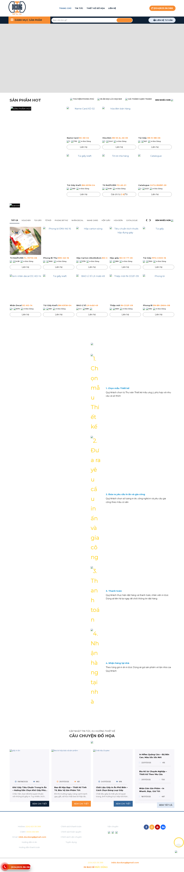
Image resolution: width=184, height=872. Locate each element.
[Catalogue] (155, 168)
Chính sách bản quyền (71, 832)
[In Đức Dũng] (17, 8)
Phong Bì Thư (56, 258)
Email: (29, 837)
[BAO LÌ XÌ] (92, 288)
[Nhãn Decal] (25, 288)
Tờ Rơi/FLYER (114, 185)
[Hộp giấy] (125, 241)
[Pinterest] (157, 827)
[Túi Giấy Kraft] (83, 168)
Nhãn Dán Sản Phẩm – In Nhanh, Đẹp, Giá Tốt (151, 789)
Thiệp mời (121, 305)
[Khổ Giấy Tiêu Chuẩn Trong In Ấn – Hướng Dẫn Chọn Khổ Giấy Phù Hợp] (29, 762)
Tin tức (79, 8)
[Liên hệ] (5, 868)
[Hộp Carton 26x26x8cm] (92, 241)
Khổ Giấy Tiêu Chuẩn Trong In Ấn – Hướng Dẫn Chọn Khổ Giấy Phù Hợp (30, 789)
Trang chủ (65, 8)
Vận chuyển (113, 826)
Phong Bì (156, 305)
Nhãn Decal (21, 305)
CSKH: (29, 832)
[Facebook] (146, 827)
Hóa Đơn (115, 138)
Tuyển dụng (71, 842)
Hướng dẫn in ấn (29, 842)
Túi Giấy (149, 138)
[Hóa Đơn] (119, 121)
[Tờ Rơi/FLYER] (119, 168)
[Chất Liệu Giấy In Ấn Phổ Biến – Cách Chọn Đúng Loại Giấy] (113, 762)
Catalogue (152, 185)
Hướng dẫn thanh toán (29, 847)
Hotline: (29, 826)
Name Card (78, 138)
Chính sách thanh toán (71, 826)
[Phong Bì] (158, 288)
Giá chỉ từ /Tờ (119, 194)
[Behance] (163, 827)
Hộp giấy (121, 258)
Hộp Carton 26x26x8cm (92, 258)
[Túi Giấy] (155, 121)
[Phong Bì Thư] (58, 241)
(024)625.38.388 (163, 8)
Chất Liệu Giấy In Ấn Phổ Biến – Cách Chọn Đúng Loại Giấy (112, 788)
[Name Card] (83, 121)
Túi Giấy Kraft (81, 185)
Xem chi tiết (39, 803)
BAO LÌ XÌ (87, 305)
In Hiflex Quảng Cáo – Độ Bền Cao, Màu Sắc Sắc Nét (154, 755)
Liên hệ (112, 8)
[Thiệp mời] (125, 288)
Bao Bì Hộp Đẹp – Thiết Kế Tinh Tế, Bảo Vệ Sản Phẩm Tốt (70, 788)
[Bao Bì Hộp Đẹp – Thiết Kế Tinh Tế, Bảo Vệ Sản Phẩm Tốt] (71, 762)
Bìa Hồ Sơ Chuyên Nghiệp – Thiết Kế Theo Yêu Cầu (153, 772)
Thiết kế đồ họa (96, 8)
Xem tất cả (165, 805)
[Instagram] (151, 827)
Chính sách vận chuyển (71, 837)
